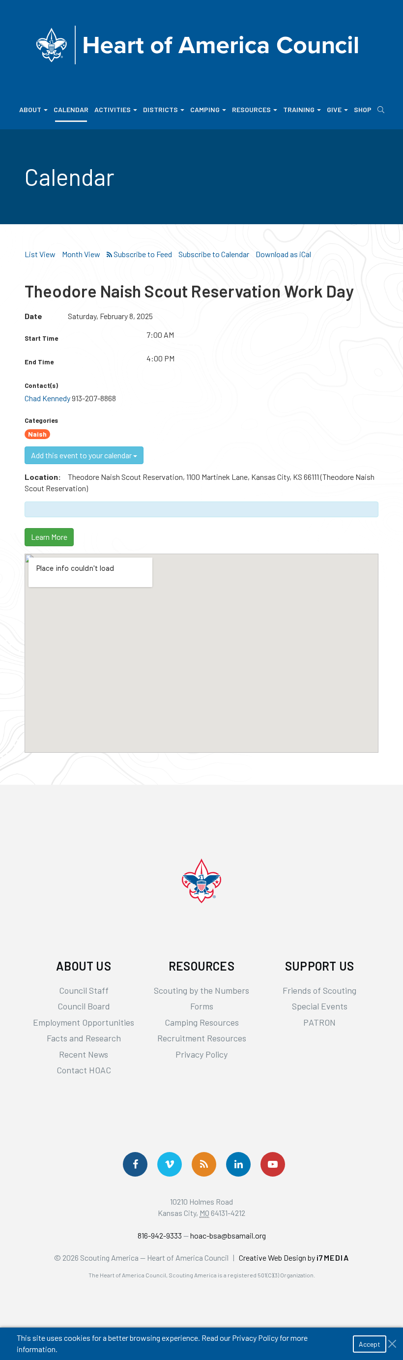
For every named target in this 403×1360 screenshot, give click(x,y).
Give (334, 109)
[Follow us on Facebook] (135, 1164)
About (30, 109)
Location (41, 476)
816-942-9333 (160, 1235)
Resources (251, 109)
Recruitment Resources (201, 1038)
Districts (160, 109)
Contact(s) (41, 385)
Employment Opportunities (83, 1022)
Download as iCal (283, 254)
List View (40, 254)
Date (33, 316)
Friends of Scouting (319, 990)
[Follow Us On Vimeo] (169, 1164)
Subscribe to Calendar (213, 254)
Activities (112, 109)
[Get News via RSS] (204, 1164)
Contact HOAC (84, 1069)
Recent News (83, 1054)
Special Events (319, 1006)
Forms (201, 1006)
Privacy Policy (201, 1054)
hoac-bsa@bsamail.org (228, 1235)
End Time (39, 362)
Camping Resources (202, 1022)
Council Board (84, 1006)
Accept (369, 1344)
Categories (41, 420)
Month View (81, 254)
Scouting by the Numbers (201, 990)
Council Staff (84, 990)
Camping (205, 109)
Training (299, 109)
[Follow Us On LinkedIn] (238, 1164)
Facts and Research (84, 1038)
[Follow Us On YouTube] (272, 1164)
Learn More (49, 536)
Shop (363, 109)
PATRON (319, 1022)
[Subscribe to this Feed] (139, 254)
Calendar (71, 109)
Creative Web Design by (294, 1257)
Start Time (41, 338)
